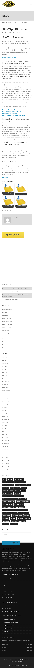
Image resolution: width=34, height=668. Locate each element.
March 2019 (5, 416)
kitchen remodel (25, 501)
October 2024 (5, 360)
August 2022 (5, 393)
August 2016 (5, 469)
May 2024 (4, 372)
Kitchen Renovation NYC (9, 625)
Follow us (6, 543)
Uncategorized (5, 345)
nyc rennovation (6, 515)
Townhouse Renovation (9, 582)
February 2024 (5, 381)
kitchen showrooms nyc (8, 510)
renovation (20, 518)
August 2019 (5, 405)
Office (3, 336)
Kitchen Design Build (7, 321)
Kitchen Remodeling (7, 324)
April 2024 (4, 375)
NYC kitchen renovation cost (22, 512)
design (16, 487)
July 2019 (4, 407)
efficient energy (13, 490)
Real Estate (5, 339)
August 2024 (5, 363)
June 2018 (4, 428)
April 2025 (4, 357)
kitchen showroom (20, 507)
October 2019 (5, 399)
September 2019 (6, 402)
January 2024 (5, 384)
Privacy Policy (24, 665)
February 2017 (5, 461)
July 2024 (4, 366)
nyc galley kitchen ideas (8, 512)
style (12, 524)
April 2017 (4, 455)
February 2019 (5, 419)
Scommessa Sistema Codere (9, 57)
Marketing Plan (5, 330)
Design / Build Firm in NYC (9, 594)
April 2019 (4, 413)
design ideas (23, 487)
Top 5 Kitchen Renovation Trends (10, 299)
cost (12, 487)
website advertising (22, 659)
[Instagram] (17, 543)
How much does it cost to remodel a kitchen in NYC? (14, 288)
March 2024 (5, 378)
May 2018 (4, 431)
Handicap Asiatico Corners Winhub (10, 113)
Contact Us (11, 665)
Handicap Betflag (6, 177)
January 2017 (5, 463)
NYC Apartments (23, 510)
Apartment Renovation (9, 585)
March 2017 (5, 458)
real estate (26, 515)
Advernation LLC (19, 661)
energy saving (22, 490)
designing (5, 490)
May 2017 (4, 452)
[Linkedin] (13, 543)
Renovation (5, 342)
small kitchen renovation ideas (18, 521)
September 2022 (6, 390)
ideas (4, 501)
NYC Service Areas (8, 597)
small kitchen (6, 521)
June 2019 (4, 410)
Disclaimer (17, 665)
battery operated (19, 485)
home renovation (7, 496)
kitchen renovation (18, 504)
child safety (5, 487)
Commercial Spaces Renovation (11, 622)
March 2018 (5, 437)
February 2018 (5, 440)
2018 (4, 479)
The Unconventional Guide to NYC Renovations (13, 291)
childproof (27, 485)
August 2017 (5, 449)
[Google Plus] (15, 543)
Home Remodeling (6, 318)
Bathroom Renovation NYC (9, 619)
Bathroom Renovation (7, 309)
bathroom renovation (20, 482)
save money (27, 518)
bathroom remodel (19, 479)
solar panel (5, 524)
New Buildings (5, 333)
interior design (11, 501)
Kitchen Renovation (6, 327)
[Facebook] (10, 543)
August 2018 (5, 422)
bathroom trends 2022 (8, 485)
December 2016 (6, 467)
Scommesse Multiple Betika (8, 109)
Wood (3, 347)
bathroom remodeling (8, 482)
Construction (5, 315)
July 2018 (4, 425)
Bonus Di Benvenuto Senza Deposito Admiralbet (13, 115)
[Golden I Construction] (9, 4)
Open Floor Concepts (17, 515)
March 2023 (5, 387)
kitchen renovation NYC (8, 507)
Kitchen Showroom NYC (9, 632)
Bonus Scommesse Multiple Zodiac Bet (11, 111)
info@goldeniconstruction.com (12, 611)
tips (16, 524)
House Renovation (8, 579)
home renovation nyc (18, 496)
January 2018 (5, 443)
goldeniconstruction (7, 493)
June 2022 (4, 396)
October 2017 (5, 446)
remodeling (5, 518)
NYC (17, 510)
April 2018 (4, 434)
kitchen (18, 501)
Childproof (4, 312)
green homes (17, 493)
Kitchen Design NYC (8, 628)
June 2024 (4, 369)
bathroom (10, 479)
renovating (13, 518)
